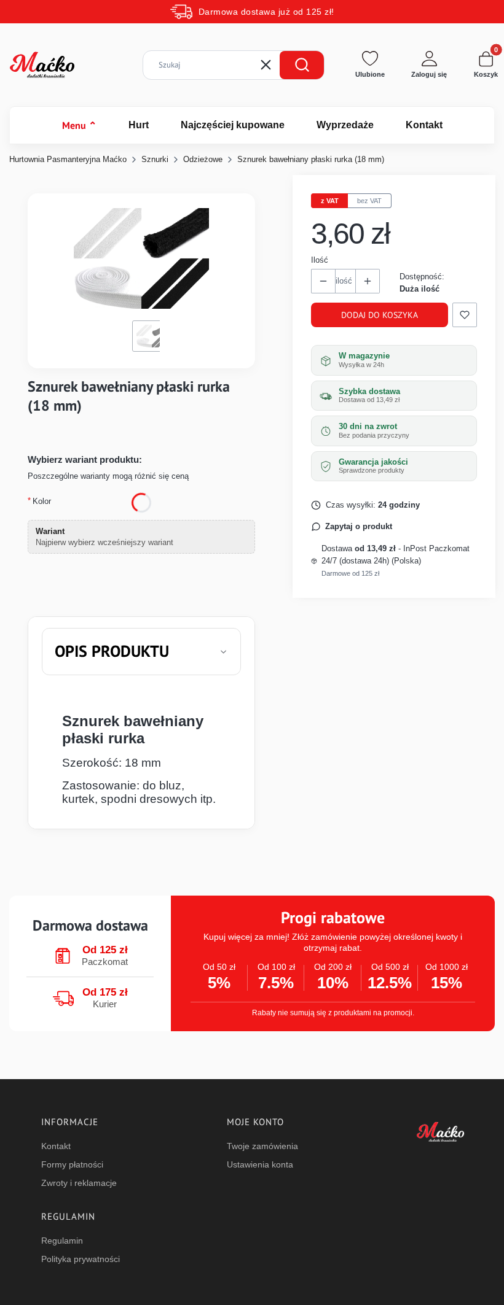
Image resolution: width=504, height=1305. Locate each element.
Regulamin (62, 1240)
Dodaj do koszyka (379, 314)
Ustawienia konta (260, 1164)
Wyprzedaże (345, 125)
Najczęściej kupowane (233, 125)
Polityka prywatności (80, 1259)
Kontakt (424, 125)
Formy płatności (72, 1164)
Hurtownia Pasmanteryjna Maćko (68, 159)
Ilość (319, 260)
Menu (79, 125)
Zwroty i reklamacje (79, 1183)
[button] (302, 65)
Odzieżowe (202, 159)
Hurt (138, 125)
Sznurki (154, 159)
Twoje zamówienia (262, 1146)
